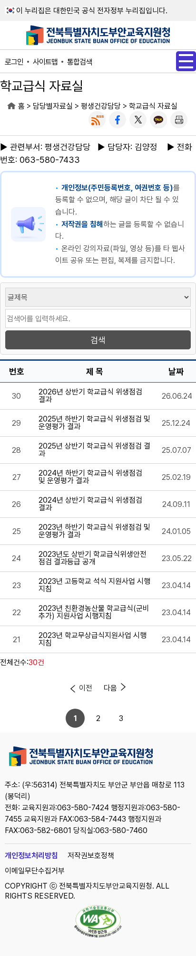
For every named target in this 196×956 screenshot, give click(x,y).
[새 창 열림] (97, 119)
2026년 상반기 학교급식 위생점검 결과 (90, 395)
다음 (110, 688)
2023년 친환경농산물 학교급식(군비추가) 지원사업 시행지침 (94, 612)
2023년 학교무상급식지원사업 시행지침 (93, 639)
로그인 (14, 61)
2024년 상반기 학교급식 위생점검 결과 (90, 504)
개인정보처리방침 (31, 855)
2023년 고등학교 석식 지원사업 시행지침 (94, 585)
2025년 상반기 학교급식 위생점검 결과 (94, 450)
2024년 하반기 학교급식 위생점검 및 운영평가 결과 (90, 477)
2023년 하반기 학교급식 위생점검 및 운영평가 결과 (94, 531)
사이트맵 (45, 61)
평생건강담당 (101, 106)
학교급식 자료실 (153, 106)
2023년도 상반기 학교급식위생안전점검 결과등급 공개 (93, 558)
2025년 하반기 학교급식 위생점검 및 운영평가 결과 (94, 423)
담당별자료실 (53, 106)
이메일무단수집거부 (35, 870)
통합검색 (79, 61)
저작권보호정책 (91, 855)
